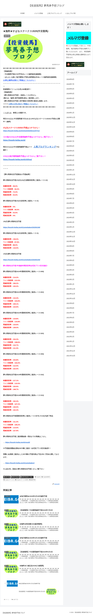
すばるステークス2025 (22, 479)
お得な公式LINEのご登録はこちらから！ (23, 104)
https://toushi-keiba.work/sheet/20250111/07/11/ (21, 131)
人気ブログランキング (45, 146)
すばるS (38, 477)
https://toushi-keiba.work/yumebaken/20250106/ (21, 227)
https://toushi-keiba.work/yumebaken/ (20, 463)
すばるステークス (9, 479)
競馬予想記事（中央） (27, 477)
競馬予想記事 (16, 477)
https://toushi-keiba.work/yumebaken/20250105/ (21, 260)
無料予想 (7, 477)
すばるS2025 (46, 477)
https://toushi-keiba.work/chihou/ (17, 159)
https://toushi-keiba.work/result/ (17, 442)
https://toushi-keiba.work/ (14, 140)
